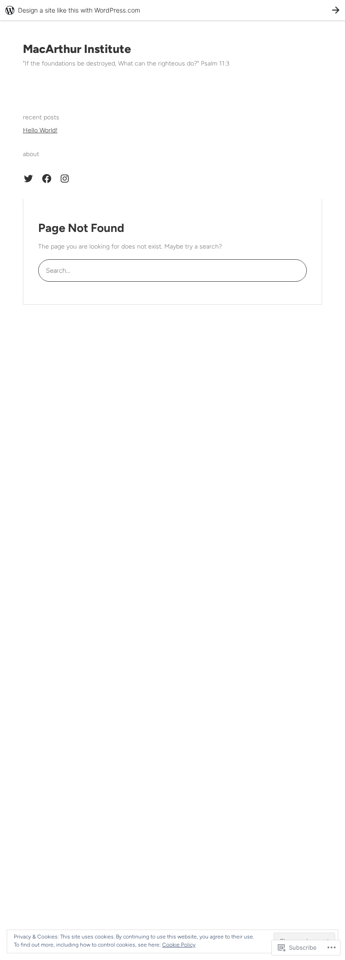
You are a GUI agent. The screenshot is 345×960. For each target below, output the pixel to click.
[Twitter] (28, 178)
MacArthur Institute (77, 49)
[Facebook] (46, 178)
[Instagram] (64, 178)
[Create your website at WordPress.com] (172, 10)
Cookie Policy (178, 945)
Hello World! (40, 130)
